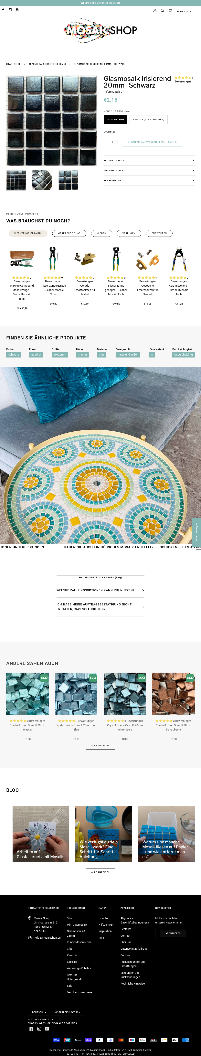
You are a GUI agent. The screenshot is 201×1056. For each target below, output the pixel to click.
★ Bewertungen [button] (196, 532)
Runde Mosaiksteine (79, 942)
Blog (101, 937)
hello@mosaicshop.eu (47, 937)
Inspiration (105, 931)
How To (103, 918)
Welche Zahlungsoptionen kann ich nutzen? (95, 590)
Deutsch (183, 11)
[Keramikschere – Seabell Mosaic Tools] (179, 259)
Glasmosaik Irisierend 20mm (47, 64)
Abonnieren (173, 933)
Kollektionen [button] (76, 908)
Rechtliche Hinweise (133, 983)
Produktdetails (114, 160)
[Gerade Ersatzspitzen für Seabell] (84, 259)
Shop (70, 918)
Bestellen (126, 929)
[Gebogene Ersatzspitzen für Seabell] (147, 259)
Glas (101, 354)
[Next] (184, 259)
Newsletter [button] (163, 908)
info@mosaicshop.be (179, 547)
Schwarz (13, 354)
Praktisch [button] (127, 908)
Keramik (72, 955)
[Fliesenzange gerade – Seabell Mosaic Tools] (53, 259)
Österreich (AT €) (66, 1012)
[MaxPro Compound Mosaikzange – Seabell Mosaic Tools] (22, 259)
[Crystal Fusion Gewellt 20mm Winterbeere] (125, 694)
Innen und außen (128, 354)
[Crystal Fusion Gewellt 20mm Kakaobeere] (173, 694)
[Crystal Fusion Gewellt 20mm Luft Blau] (76, 694)
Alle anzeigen (100, 745)
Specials (72, 961)
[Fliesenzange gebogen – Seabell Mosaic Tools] (116, 259)
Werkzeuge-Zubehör (79, 968)
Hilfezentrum (106, 924)
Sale (69, 985)
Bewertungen (113, 180)
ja (152, 354)
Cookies (125, 955)
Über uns (126, 942)
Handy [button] (103, 908)
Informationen (113, 170)
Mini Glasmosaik (77, 924)
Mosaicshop (39, 1019)
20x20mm (60, 354)
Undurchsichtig (183, 354)
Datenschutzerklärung (134, 948)
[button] (183, 77)
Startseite (13, 64)
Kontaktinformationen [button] (43, 908)
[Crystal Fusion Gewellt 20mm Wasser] (27, 694)
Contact (125, 935)
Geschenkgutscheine (79, 992)
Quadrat (36, 354)
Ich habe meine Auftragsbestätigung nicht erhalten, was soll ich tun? (94, 607)
